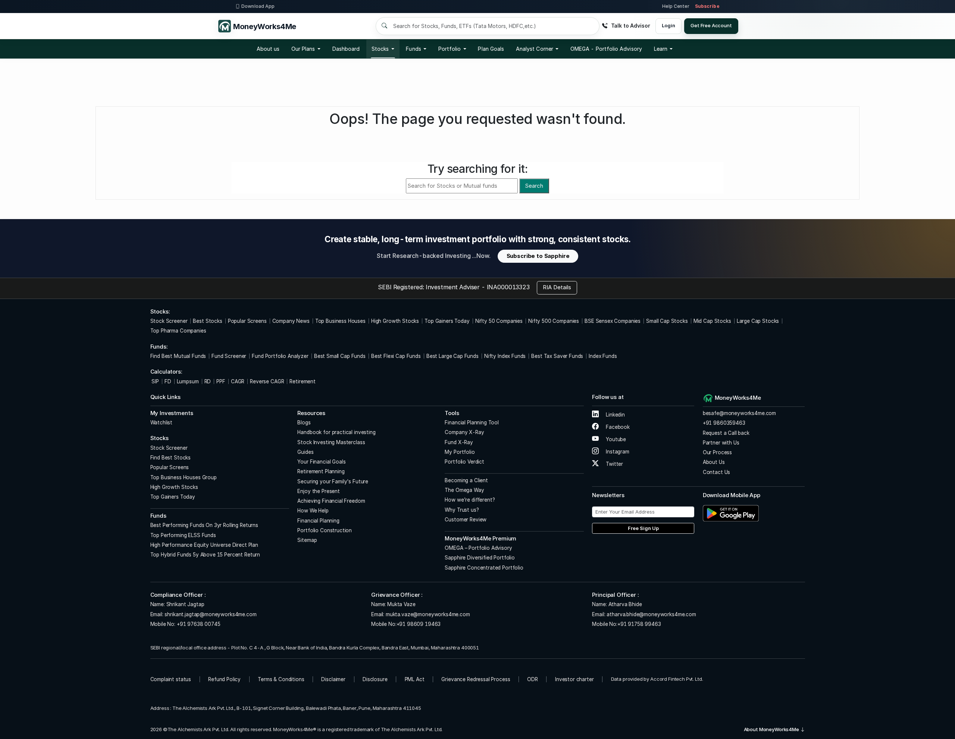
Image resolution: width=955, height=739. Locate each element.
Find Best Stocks (170, 458)
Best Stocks (207, 321)
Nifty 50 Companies (499, 321)
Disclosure (375, 679)
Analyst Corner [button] (534, 49)
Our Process (717, 452)
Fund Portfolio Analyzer (280, 356)
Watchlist (161, 422)
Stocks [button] (380, 49)
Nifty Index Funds (505, 356)
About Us (714, 462)
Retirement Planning (320, 471)
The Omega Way (464, 490)
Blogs (303, 422)
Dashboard (346, 49)
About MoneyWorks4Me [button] (772, 729)
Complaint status (170, 679)
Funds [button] (413, 49)
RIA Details (557, 287)
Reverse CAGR (267, 381)
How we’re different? (470, 500)
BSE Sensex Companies (613, 321)
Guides (305, 452)
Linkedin (614, 415)
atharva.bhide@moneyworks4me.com (651, 614)
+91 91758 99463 (639, 624)
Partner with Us (721, 443)
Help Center (675, 6)
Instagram (616, 452)
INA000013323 (508, 287)
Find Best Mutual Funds (178, 356)
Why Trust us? (462, 510)
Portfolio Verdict (464, 462)
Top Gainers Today (447, 321)
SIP (154, 381)
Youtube (615, 439)
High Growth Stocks (395, 321)
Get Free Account (711, 25)
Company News (291, 321)
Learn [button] (660, 49)
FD (168, 381)
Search (534, 185)
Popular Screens (247, 321)
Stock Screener (169, 321)
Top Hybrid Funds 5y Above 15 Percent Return (205, 555)
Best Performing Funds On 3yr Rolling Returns (204, 525)
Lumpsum (188, 381)
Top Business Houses (340, 321)
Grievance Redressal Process (475, 679)
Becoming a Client (466, 480)
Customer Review (465, 520)
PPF (220, 381)
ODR (532, 679)
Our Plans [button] (303, 49)
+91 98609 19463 (419, 624)
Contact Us (716, 472)
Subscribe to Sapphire (538, 255)
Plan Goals (491, 49)
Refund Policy (224, 679)
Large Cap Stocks (758, 321)
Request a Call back (726, 433)
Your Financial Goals (321, 462)
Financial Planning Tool (472, 422)
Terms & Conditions (281, 679)
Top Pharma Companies (178, 331)
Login (668, 25)
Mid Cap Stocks (712, 321)
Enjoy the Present (318, 491)
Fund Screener (229, 356)
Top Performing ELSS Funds (183, 535)
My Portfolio (460, 452)
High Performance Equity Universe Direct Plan (204, 545)
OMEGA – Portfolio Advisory (478, 548)
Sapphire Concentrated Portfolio (484, 568)
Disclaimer (333, 679)
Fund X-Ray (459, 442)
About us (268, 49)
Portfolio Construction (324, 530)
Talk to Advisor (630, 25)
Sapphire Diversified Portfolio (480, 558)
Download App (258, 6)
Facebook (617, 427)
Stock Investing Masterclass (331, 442)
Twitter (613, 464)
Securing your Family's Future (332, 481)
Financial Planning (318, 521)
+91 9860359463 (724, 423)
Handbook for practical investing (336, 432)
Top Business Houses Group (183, 477)
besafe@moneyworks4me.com (739, 413)
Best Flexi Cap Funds (396, 356)
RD (207, 381)
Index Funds (603, 356)
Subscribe (707, 6)
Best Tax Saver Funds (557, 356)
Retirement (302, 381)
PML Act (415, 679)
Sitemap (307, 540)
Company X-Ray (464, 432)
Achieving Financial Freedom (331, 501)
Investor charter (574, 679)
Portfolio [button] (449, 49)
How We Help (312, 511)
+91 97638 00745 (197, 624)
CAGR (237, 381)
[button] (606, 49)
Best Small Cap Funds (340, 356)
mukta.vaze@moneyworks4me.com (428, 614)
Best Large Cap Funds (452, 356)
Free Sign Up (643, 528)
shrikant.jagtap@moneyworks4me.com (210, 614)
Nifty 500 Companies (553, 321)
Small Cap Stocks (667, 321)
